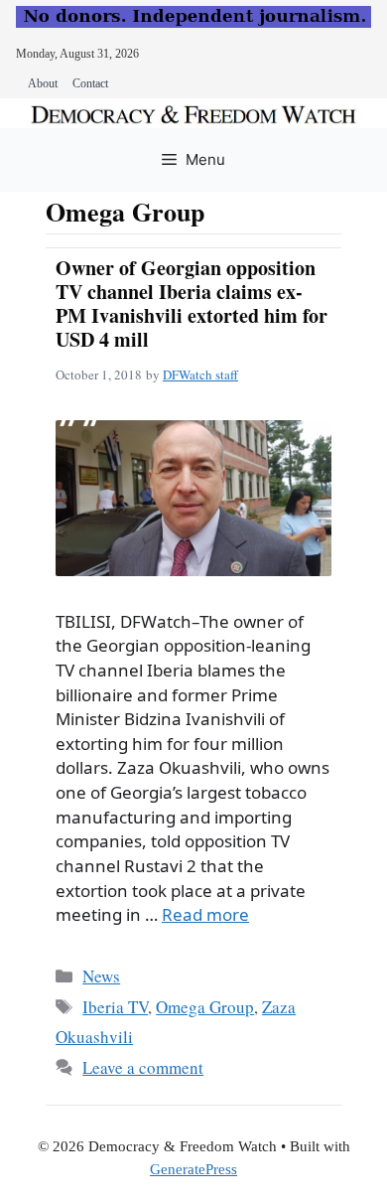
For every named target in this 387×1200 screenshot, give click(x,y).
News (101, 976)
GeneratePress (193, 1169)
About (43, 83)
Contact (90, 83)
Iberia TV (115, 1006)
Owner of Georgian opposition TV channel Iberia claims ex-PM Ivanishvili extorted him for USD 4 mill (191, 303)
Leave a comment (142, 1067)
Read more (205, 914)
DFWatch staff (200, 374)
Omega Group (205, 1006)
